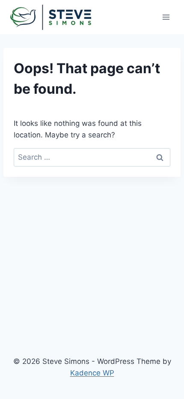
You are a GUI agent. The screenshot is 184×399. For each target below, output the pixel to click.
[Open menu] (166, 17)
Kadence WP (92, 373)
